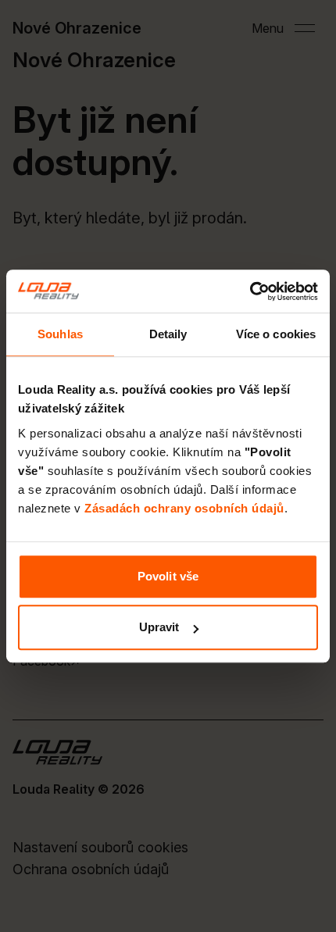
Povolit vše (168, 576)
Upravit (159, 627)
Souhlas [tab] (60, 334)
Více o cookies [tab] (276, 334)
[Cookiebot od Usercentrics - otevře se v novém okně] (249, 291)
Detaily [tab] (168, 334)
